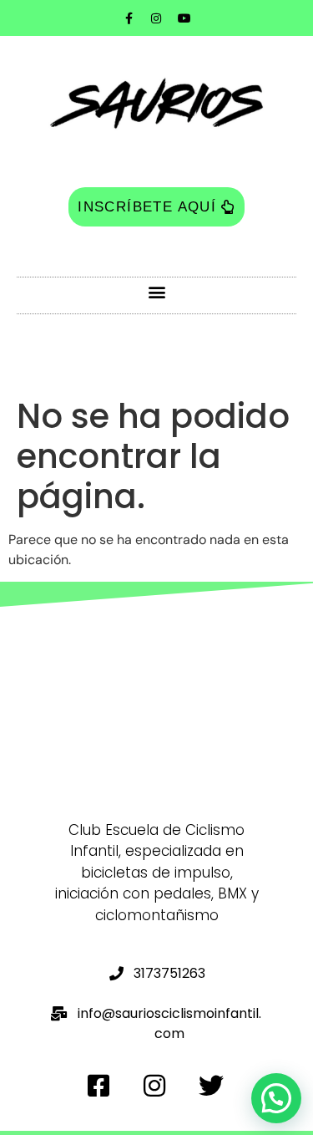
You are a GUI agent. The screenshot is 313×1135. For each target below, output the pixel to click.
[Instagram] (156, 18)
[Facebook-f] (128, 18)
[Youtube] (184, 18)
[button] (156, 291)
